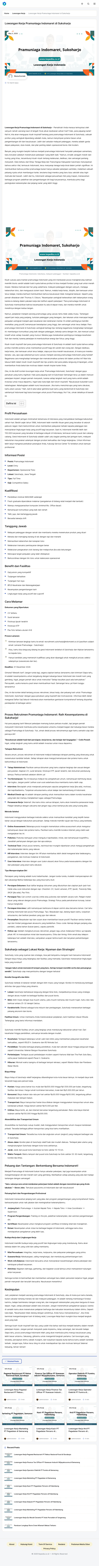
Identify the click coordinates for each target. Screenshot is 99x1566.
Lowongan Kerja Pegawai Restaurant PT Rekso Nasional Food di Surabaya (16, 1392)
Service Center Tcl (62, 444)
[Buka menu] (94, 3)
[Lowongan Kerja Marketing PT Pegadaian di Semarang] (8, 1478)
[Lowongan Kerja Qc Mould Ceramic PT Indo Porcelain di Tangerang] (8, 1517)
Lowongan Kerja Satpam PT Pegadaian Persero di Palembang (37, 1502)
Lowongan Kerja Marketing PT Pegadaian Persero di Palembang (38, 1510)
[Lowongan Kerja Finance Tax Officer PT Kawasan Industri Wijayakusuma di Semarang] (8, 1462)
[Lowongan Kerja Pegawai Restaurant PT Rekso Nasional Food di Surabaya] (8, 1454)
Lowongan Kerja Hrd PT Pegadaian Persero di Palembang (79, 1431)
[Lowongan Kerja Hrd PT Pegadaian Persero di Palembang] (8, 1494)
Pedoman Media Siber (80, 1544)
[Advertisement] (49, 105)
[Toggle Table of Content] (20, 403)
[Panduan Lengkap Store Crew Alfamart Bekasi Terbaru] (8, 1525)
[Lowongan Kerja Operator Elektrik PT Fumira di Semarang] (8, 1470)
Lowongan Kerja (18, 13)
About (11, 1544)
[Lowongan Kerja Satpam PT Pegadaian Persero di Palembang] (8, 1502)
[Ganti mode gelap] (82, 3)
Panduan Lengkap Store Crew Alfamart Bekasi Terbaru (35, 1525)
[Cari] (88, 3)
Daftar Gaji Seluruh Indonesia (26, 699)
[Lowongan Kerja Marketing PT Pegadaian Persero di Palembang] (8, 1509)
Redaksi (61, 1544)
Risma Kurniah (19, 76)
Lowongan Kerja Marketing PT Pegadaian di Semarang (35, 1478)
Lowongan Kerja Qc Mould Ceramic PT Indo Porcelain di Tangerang (40, 1518)
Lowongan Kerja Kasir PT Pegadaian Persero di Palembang (47, 1431)
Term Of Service (45, 1544)
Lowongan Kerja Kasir (55, 1316)
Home (6, 13)
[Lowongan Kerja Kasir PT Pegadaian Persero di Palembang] (8, 1486)
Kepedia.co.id (43, 1554)
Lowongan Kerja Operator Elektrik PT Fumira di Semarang (80, 1392)
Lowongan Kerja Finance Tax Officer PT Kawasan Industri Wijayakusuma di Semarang (49, 1392)
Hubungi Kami (26, 1544)
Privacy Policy (49, 1549)
